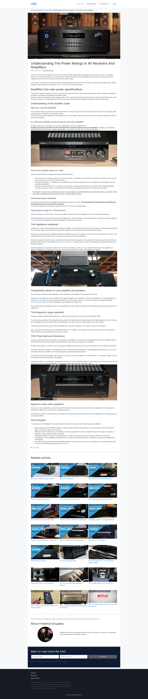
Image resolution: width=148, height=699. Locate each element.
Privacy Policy (35, 678)
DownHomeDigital (36, 10)
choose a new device (62, 84)
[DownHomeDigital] (34, 4)
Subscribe (102, 656)
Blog (114, 4)
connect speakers (36, 302)
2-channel (34, 220)
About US (34, 675)
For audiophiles (104, 4)
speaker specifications (66, 242)
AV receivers (80, 4)
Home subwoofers (92, 4)
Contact (33, 673)
